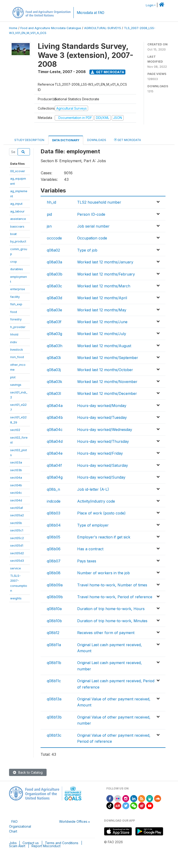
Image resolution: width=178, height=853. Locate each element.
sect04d (16, 500)
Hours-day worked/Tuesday (102, 417)
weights (16, 598)
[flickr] (117, 798)
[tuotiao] (117, 805)
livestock (16, 349)
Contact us (30, 843)
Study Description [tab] (29, 140)
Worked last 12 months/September (107, 357)
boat (13, 234)
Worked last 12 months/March (103, 286)
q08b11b (54, 662)
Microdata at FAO (90, 12)
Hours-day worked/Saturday (102, 465)
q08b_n (53, 489)
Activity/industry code (96, 501)
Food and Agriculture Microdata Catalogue (50, 28)
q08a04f (54, 465)
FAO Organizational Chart (20, 826)
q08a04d (55, 441)
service (15, 568)
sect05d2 (17, 553)
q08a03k (54, 381)
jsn (49, 226)
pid (49, 214)
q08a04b (55, 417)
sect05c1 (16, 530)
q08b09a (55, 585)
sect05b (16, 523)
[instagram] (125, 798)
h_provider (17, 327)
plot (13, 377)
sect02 (15, 430)
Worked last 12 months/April (102, 298)
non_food (17, 357)
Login (149, 5)
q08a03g (54, 333)
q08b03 (53, 513)
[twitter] (125, 805)
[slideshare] (149, 798)
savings (15, 384)
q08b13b (54, 717)
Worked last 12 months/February (106, 274)
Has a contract (90, 549)
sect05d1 (16, 545)
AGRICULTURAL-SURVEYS (102, 28)
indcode (53, 501)
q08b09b (55, 596)
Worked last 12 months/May (101, 310)
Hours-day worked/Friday (100, 453)
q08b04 (54, 525)
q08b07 (53, 561)
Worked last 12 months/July (101, 333)
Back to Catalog (30, 772)
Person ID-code (91, 214)
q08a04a (55, 405)
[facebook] (109, 798)
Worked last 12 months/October (105, 369)
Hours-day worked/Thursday (103, 441)
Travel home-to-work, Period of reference (114, 596)
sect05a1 (16, 508)
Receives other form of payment (105, 632)
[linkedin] (133, 798)
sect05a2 (17, 515)
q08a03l (54, 393)
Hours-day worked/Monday (101, 405)
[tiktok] (109, 805)
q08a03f (54, 321)
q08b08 (53, 573)
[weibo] (141, 805)
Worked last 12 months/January (105, 262)
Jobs (13, 843)
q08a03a (54, 262)
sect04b (16, 485)
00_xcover (17, 171)
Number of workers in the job (103, 573)
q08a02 (53, 250)
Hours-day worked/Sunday (101, 477)
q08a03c (54, 286)
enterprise (17, 289)
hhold (14, 334)
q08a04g (55, 477)
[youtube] (149, 805)
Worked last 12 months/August (104, 345)
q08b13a (54, 699)
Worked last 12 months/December (107, 393)
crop (13, 261)
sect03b (16, 470)
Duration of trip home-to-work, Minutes (112, 620)
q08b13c (54, 735)
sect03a (16, 462)
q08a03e (54, 310)
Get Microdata (109, 72)
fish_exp (16, 304)
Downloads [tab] (96, 140)
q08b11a (54, 644)
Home (13, 28)
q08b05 (53, 537)
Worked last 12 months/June (102, 321)
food (13, 312)
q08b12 (53, 632)
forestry (16, 319)
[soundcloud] (157, 798)
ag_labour (17, 211)
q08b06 (53, 549)
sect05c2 (17, 538)
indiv (13, 342)
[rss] (141, 798)
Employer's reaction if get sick (103, 537)
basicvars (17, 226)
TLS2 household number (99, 202)
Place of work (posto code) (101, 513)
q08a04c (55, 429)
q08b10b (54, 620)
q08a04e (55, 453)
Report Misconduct (46, 846)
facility (15, 297)
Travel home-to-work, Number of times (112, 585)
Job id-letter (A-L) (93, 489)
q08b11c (54, 680)
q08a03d (54, 298)
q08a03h (54, 345)
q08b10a (54, 608)
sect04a (16, 477)
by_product (18, 241)
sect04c (16, 492)
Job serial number (93, 226)
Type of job (87, 250)
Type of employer (93, 525)
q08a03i (54, 357)
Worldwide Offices (73, 821)
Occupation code (92, 238)
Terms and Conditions (61, 843)
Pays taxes (86, 561)
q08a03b (54, 274)
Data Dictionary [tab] (65, 140)
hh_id (51, 202)
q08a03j (54, 369)
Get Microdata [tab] (129, 140)
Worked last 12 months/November (107, 381)
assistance (18, 219)
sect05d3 (17, 560)
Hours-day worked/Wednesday (104, 429)
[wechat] (133, 805)
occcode (54, 238)
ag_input (16, 203)
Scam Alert (17, 846)
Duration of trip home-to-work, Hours (111, 608)
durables (16, 269)
